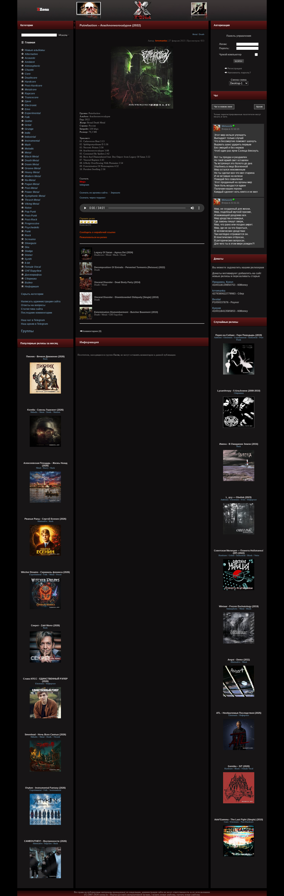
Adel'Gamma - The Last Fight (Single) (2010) (238, 819)
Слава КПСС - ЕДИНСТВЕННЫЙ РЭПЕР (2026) (45, 679)
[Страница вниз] (74, 28)
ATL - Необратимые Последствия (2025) (238, 713)
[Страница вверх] (74, 24)
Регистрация (234, 68)
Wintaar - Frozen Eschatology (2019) (239, 606)
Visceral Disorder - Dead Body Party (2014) (117, 282)
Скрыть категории (32, 294)
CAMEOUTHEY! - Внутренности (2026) (45, 841)
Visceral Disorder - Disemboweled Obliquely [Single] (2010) (126, 297)
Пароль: (224, 48)
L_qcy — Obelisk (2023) (239, 497)
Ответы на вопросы (33, 305)
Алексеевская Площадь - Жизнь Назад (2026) (45, 464)
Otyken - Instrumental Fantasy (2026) (45, 788)
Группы (27, 331)
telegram (84, 185)
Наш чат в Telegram (33, 320)
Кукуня (216, 308)
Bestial (216, 299)
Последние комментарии (36, 312)
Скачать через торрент (92, 197)
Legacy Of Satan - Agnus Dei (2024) (113, 252)
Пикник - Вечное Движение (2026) (45, 356)
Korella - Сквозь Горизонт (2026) (45, 409)
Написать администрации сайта (41, 301)
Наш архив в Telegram (34, 323)
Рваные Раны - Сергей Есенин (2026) (45, 519)
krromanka (161, 40)
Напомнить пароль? (239, 72)
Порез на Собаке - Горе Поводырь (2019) (238, 335)
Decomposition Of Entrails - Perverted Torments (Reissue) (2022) (129, 267)
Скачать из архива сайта (93, 192)
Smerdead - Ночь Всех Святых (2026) (45, 734)
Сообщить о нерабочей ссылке (97, 232)
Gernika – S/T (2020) (239, 766)
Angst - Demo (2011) (239, 659)
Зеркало (115, 192)
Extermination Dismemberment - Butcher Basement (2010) (126, 312)
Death (201, 34)
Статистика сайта (32, 309)
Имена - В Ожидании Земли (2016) (238, 444)
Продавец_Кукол (222, 282)
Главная (30, 42)
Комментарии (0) (91, 331)
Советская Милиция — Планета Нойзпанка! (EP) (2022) (238, 551)
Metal (195, 34)
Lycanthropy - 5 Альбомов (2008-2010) (238, 390)
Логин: (223, 44)
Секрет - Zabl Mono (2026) (45, 625)
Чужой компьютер (230, 54)
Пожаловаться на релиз (93, 237)
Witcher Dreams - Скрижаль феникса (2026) (45, 572)
